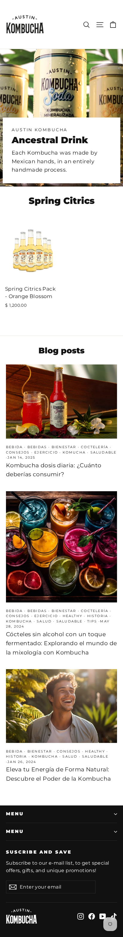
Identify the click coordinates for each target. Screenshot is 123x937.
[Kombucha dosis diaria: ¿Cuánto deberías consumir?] (61, 401)
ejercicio (46, 452)
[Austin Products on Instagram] (80, 916)
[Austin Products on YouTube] (102, 916)
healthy (72, 616)
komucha (74, 452)
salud (44, 621)
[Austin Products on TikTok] (113, 916)
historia (97, 616)
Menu (15, 814)
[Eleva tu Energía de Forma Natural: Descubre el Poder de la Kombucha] (61, 706)
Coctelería (94, 447)
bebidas (37, 447)
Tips (92, 621)
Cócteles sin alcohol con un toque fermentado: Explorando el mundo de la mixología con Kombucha (61, 643)
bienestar (64, 447)
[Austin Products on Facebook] (91, 916)
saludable (103, 452)
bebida (14, 447)
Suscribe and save (39, 852)
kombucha (19, 621)
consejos (18, 452)
